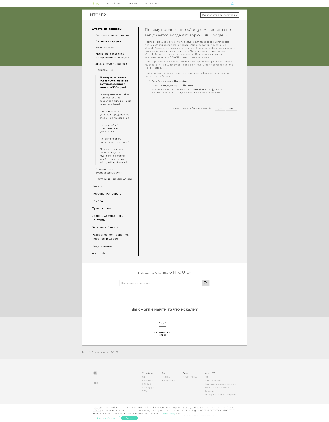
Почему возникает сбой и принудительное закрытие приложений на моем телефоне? (115, 99)
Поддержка (98, 352)
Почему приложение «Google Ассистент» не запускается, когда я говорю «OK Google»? (114, 82)
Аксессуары (148, 387)
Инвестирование (212, 380)
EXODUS (146, 384)
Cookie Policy (168, 413)
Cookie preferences (106, 418)
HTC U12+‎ (114, 352)
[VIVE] (232, 3)
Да (220, 108)
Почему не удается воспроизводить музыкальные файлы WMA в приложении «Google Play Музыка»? (113, 156)
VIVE (144, 391)
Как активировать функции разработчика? (114, 140)
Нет (231, 108)
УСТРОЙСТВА (114, 3)
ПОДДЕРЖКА (152, 3)
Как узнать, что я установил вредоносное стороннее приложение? (115, 114)
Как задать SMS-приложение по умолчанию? (109, 128)
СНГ (98, 383)
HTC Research (168, 380)
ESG (206, 377)
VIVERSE (133, 3)
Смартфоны (148, 380)
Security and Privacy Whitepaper (220, 394)
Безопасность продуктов (216, 387)
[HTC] (96, 3)
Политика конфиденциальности (220, 384)
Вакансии (209, 391)
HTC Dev (166, 377)
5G (143, 377)
